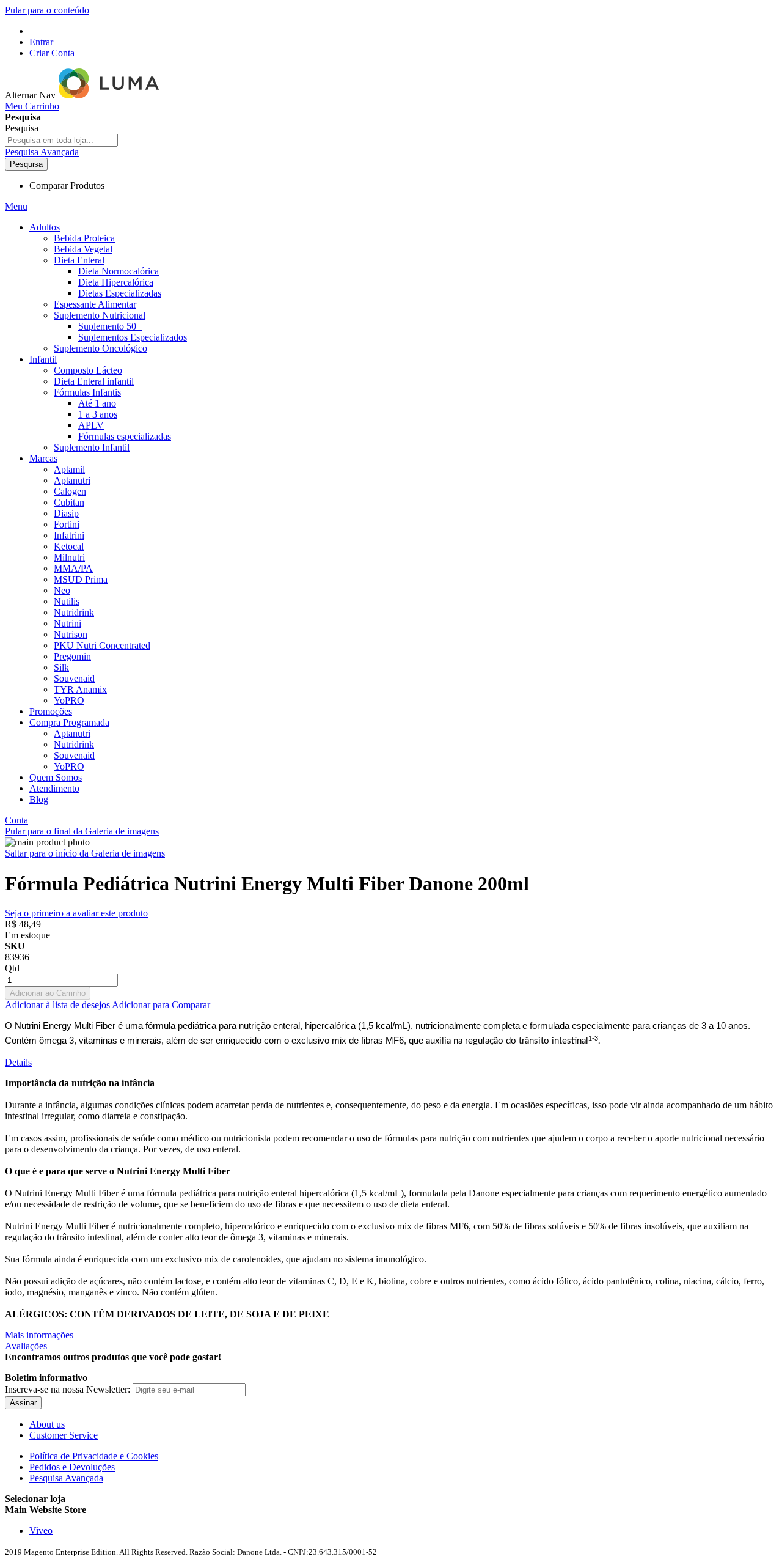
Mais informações (39, 1335)
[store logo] (110, 95)
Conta (16, 820)
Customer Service (63, 1435)
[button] (391, 1510)
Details (18, 1062)
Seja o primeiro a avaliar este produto (76, 913)
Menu (16, 206)
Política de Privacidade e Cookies (93, 1456)
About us (47, 1424)
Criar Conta (52, 53)
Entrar (41, 42)
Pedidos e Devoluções (72, 1467)
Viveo (41, 1530)
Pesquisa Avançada (42, 152)
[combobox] (61, 140)
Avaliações (26, 1346)
